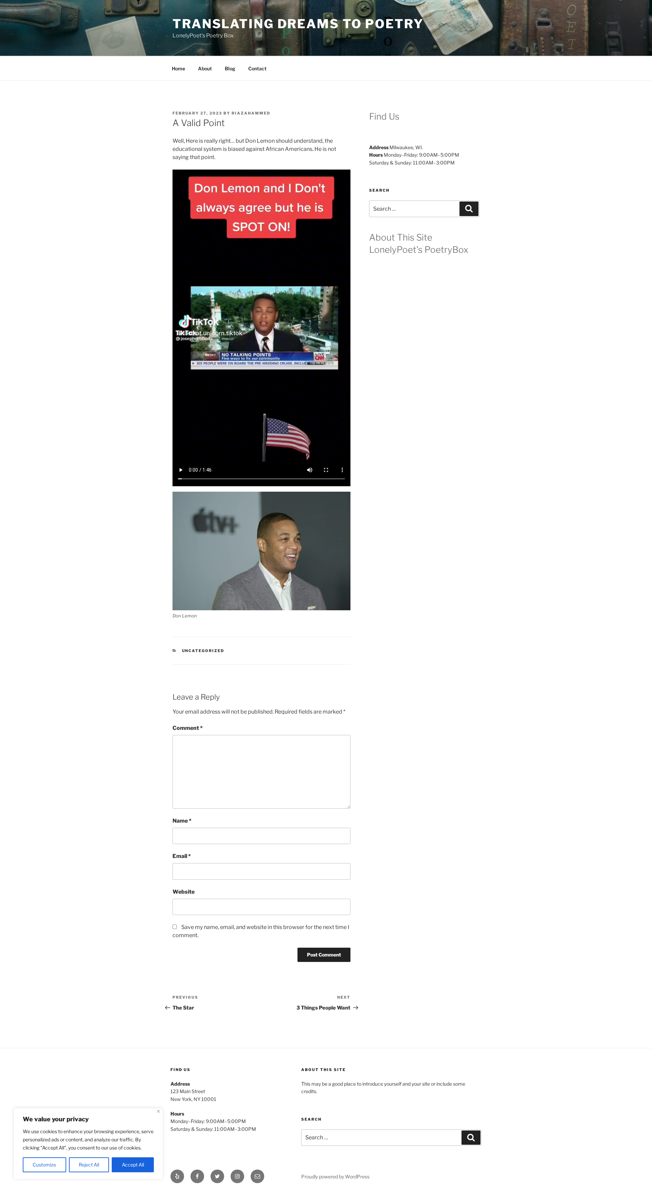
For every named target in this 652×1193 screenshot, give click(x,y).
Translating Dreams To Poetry (298, 23)
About (205, 68)
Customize (44, 1165)
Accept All (133, 1165)
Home (178, 68)
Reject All (89, 1165)
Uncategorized (203, 650)
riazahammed (251, 113)
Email (182, 856)
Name (182, 821)
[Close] (158, 1111)
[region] (88, 1143)
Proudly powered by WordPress (335, 1176)
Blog (230, 68)
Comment (188, 728)
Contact (257, 68)
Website (184, 892)
